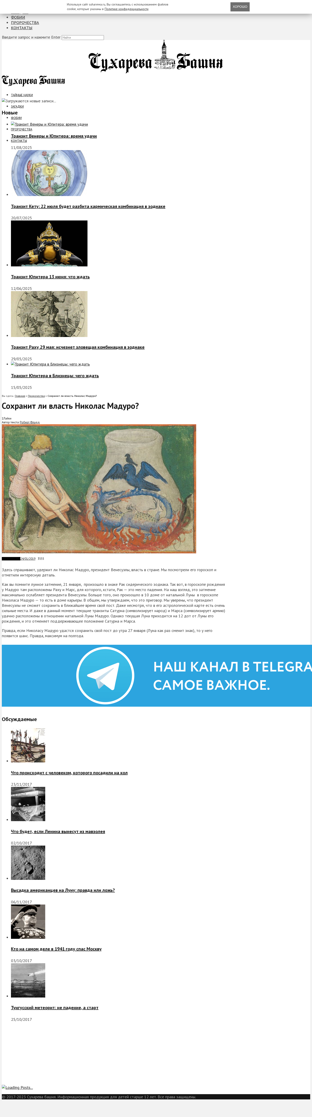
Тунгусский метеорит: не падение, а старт (54, 1008)
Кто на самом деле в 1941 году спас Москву (56, 949)
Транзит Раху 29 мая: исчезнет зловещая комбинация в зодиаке (78, 347)
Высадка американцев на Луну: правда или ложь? (63, 890)
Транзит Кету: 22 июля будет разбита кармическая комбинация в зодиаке (88, 206)
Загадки (17, 106)
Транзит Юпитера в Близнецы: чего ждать (55, 376)
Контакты (21, 27)
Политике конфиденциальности (126, 9)
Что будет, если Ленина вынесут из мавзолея (58, 831)
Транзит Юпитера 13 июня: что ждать (50, 277)
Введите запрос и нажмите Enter (31, 37)
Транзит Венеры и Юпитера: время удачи (54, 136)
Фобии (18, 17)
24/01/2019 (27, 559)
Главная (20, 396)
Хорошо (240, 6)
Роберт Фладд (30, 422)
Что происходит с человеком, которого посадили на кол (69, 773)
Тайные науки (22, 95)
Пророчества (25, 22)
